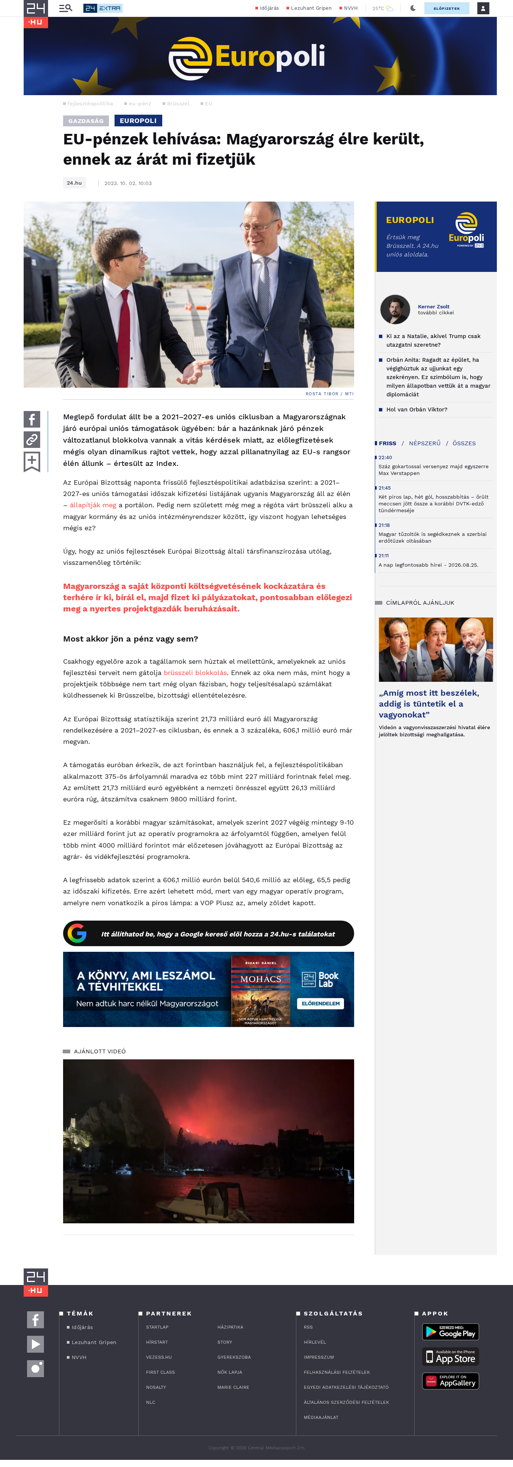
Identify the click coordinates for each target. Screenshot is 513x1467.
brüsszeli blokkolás (195, 673)
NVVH (351, 8)
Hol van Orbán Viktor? (416, 409)
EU (209, 103)
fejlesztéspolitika (90, 103)
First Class (160, 1372)
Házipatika (230, 1327)
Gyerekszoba (234, 1357)
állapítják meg (93, 505)
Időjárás (269, 8)
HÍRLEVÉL (315, 1342)
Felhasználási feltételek (337, 1372)
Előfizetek (447, 8)
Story (224, 1342)
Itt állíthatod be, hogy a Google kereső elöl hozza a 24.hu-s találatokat (218, 934)
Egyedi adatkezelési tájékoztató (346, 1387)
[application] (208, 1141)
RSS (308, 1327)
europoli (138, 120)
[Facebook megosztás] (32, 419)
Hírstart (157, 1342)
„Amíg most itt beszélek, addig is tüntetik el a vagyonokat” (429, 703)
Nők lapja (229, 1372)
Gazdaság (86, 120)
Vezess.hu (159, 1357)
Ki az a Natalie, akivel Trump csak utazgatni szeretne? (433, 340)
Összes (464, 443)
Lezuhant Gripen (311, 8)
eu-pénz (140, 103)
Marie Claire (233, 1387)
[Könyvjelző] (32, 462)
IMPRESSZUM (319, 1357)
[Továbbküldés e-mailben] (32, 439)
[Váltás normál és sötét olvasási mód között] (413, 8)
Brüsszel (178, 103)
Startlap (157, 1327)
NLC (150, 1402)
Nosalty (156, 1387)
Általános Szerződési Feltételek (346, 1402)
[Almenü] (66, 8)
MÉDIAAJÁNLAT (321, 1417)
